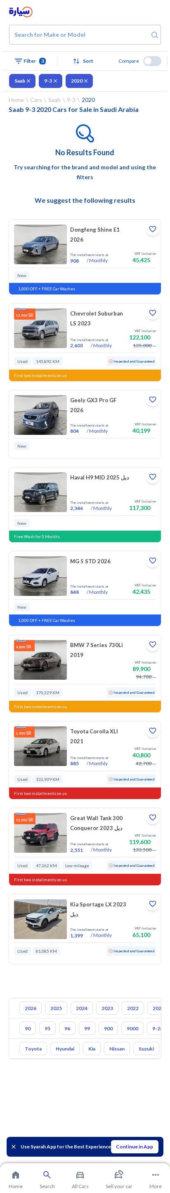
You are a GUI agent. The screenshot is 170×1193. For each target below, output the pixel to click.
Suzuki (146, 1049)
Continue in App (134, 1146)
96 (67, 1028)
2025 (56, 1008)
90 (28, 1028)
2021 (158, 1008)
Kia (91, 1049)
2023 (107, 1008)
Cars (36, 99)
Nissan (117, 1049)
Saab (19, 81)
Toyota (33, 1049)
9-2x (157, 1028)
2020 (77, 81)
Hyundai (65, 1049)
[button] (84, 61)
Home (16, 99)
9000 (132, 1028)
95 (47, 1028)
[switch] (152, 61)
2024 (81, 1008)
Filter (34, 61)
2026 (30, 1008)
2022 (133, 1008)
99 (87, 1028)
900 (108, 1028)
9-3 (48, 81)
